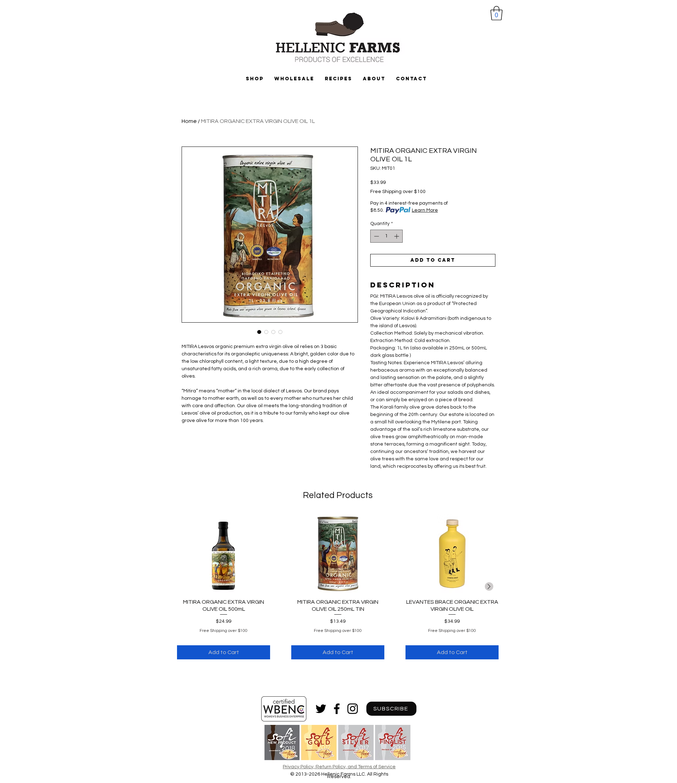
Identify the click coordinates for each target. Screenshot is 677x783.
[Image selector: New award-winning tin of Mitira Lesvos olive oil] (259, 331)
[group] (338, 587)
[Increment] (397, 236)
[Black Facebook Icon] (337, 709)
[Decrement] (375, 236)
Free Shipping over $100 (398, 191)
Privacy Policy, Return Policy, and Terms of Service (339, 766)
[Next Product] (489, 586)
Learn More (425, 210)
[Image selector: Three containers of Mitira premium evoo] (280, 331)
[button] (496, 13)
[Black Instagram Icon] (353, 709)
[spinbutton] (386, 236)
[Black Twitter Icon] (321, 709)
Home (189, 121)
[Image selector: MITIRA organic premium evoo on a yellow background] (273, 331)
